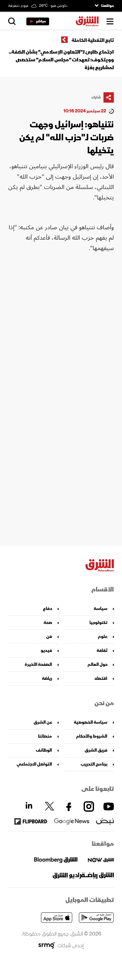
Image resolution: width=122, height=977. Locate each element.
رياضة (47, 678)
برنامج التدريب (94, 764)
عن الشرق (43, 722)
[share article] (108, 97)
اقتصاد (100, 678)
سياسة (100, 608)
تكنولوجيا (98, 622)
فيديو (46, 650)
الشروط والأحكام (91, 736)
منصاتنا (45, 736)
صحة (48, 622)
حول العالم (97, 664)
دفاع (47, 608)
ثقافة (102, 650)
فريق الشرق (96, 750)
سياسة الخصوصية (90, 722)
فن (49, 636)
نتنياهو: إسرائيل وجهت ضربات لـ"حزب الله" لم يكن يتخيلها (66, 137)
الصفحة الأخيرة (38, 664)
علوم (102, 636)
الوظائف (44, 750)
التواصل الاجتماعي (34, 764)
